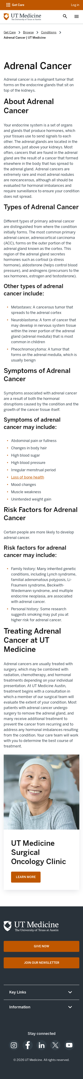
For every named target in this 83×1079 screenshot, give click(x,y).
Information (19, 1007)
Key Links (17, 992)
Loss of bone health (27, 477)
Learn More (26, 877)
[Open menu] (76, 17)
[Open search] (65, 16)
